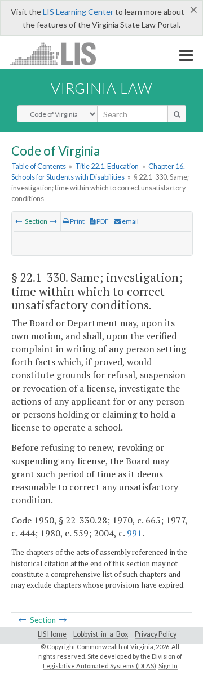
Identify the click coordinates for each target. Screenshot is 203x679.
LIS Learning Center (78, 11)
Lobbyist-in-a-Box (100, 634)
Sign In (168, 665)
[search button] (176, 113)
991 (134, 533)
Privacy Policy (155, 634)
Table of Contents (38, 166)
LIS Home (52, 634)
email (130, 221)
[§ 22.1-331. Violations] (53, 221)
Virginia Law (101, 87)
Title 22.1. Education (107, 166)
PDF (102, 221)
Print (77, 221)
